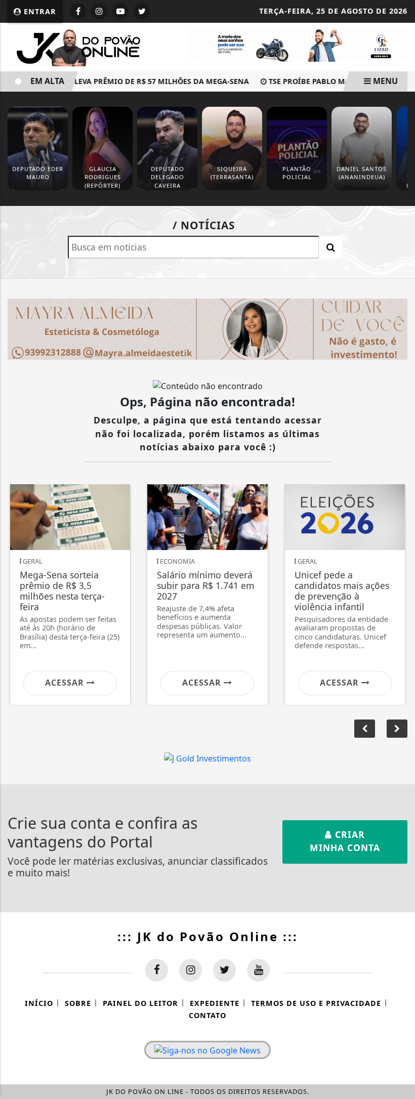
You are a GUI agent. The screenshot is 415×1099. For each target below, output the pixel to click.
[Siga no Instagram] (99, 11)
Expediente (214, 1003)
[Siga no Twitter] (142, 11)
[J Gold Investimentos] (297, 44)
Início (39, 1003)
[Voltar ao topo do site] (399, 604)
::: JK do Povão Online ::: (207, 936)
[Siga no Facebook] (78, 11)
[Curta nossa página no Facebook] (156, 970)
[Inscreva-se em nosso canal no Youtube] (258, 970)
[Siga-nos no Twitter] (224, 970)
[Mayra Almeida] (207, 327)
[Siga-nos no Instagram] (190, 970)
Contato (207, 1015)
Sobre (78, 1003)
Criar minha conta (345, 841)
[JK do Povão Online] (76, 46)
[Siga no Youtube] (120, 11)
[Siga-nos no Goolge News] (207, 1050)
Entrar (38, 11)
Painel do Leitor (140, 1003)
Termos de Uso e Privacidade (316, 1003)
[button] (397, 729)
